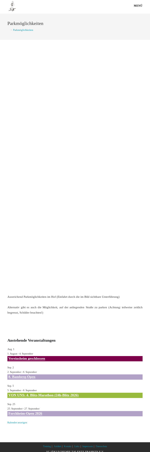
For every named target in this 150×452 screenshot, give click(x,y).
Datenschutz (101, 446)
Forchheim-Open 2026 (25, 413)
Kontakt (67, 446)
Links (76, 446)
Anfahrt (57, 446)
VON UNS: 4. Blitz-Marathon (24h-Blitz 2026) (43, 395)
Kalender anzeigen (17, 422)
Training (47, 446)
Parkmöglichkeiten (23, 29)
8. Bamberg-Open (21, 377)
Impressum (87, 446)
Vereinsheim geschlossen (26, 358)
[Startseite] (8, 29)
